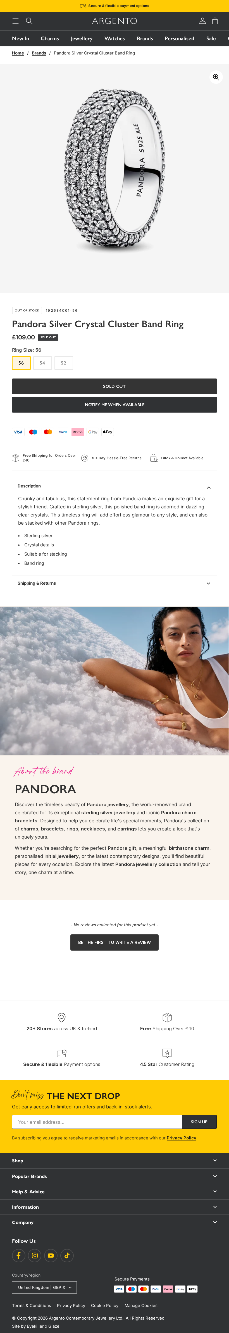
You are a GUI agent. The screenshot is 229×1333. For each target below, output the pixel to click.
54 (46, 365)
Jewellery (81, 38)
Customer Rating (167, 1064)
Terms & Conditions (31, 1305)
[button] (15, 21)
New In (20, 38)
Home (18, 53)
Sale (211, 38)
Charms (50, 38)
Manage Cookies (141, 1305)
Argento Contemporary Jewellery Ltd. (86, 1318)
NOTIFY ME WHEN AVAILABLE (114, 404)
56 (24, 365)
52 (67, 365)
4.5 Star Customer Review (123, 6)
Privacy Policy (181, 1138)
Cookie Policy (104, 1305)
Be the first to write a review (114, 942)
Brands (145, 38)
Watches (114, 38)
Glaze (53, 1326)
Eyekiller (35, 1326)
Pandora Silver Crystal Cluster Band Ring (94, 53)
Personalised (179, 38)
